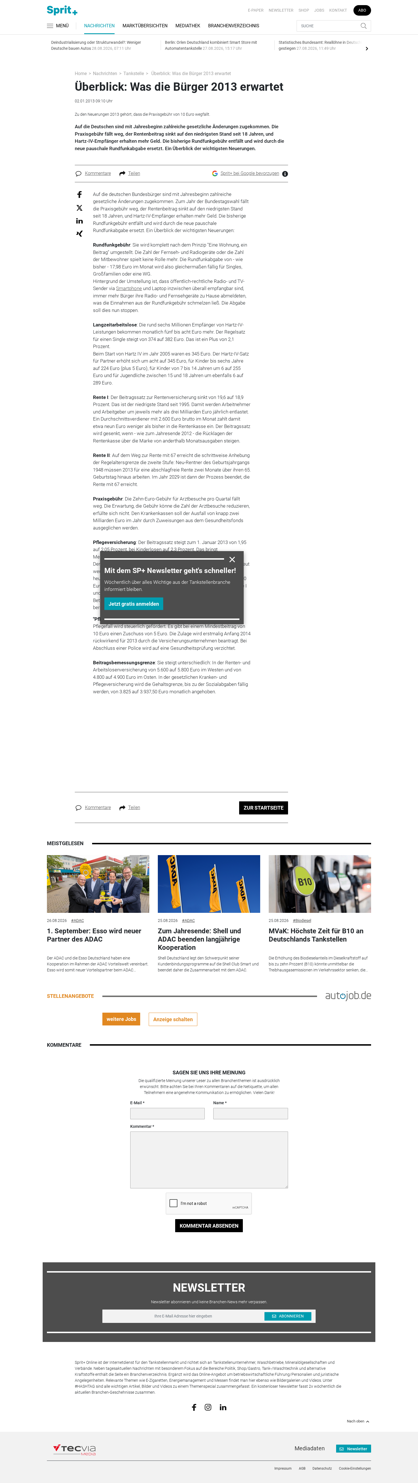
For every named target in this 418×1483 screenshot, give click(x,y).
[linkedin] (223, 1407)
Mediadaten (310, 1448)
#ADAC (77, 920)
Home (81, 73)
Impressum (283, 1468)
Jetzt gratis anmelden (134, 604)
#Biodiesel (302, 920)
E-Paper (256, 10)
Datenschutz (322, 1468)
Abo (362, 10)
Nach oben (355, 1421)
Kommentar (141, 1126)
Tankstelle (133, 73)
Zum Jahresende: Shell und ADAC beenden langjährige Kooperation (199, 939)
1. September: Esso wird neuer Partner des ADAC (94, 935)
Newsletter (281, 10)
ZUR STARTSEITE (264, 808)
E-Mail (136, 1103)
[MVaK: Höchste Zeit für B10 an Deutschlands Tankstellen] (320, 884)
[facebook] (194, 1407)
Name (218, 1103)
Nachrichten (99, 25)
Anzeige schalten (173, 1019)
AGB (302, 1468)
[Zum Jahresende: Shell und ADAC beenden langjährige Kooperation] (209, 884)
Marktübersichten (145, 25)
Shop (304, 10)
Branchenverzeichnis (233, 25)
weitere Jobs (121, 1019)
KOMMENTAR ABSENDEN (209, 1226)
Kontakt (338, 10)
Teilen (134, 173)
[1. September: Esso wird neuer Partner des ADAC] (98, 884)
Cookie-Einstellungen (355, 1468)
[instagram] (208, 1407)
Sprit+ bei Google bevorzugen (250, 173)
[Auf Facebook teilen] (79, 194)
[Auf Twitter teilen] (79, 208)
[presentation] (367, 48)
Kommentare (98, 173)
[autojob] (348, 996)
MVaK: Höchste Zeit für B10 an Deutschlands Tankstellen (316, 935)
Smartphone (129, 288)
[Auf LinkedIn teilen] (79, 220)
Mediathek (187, 25)
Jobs (319, 10)
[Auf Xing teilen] (79, 233)
